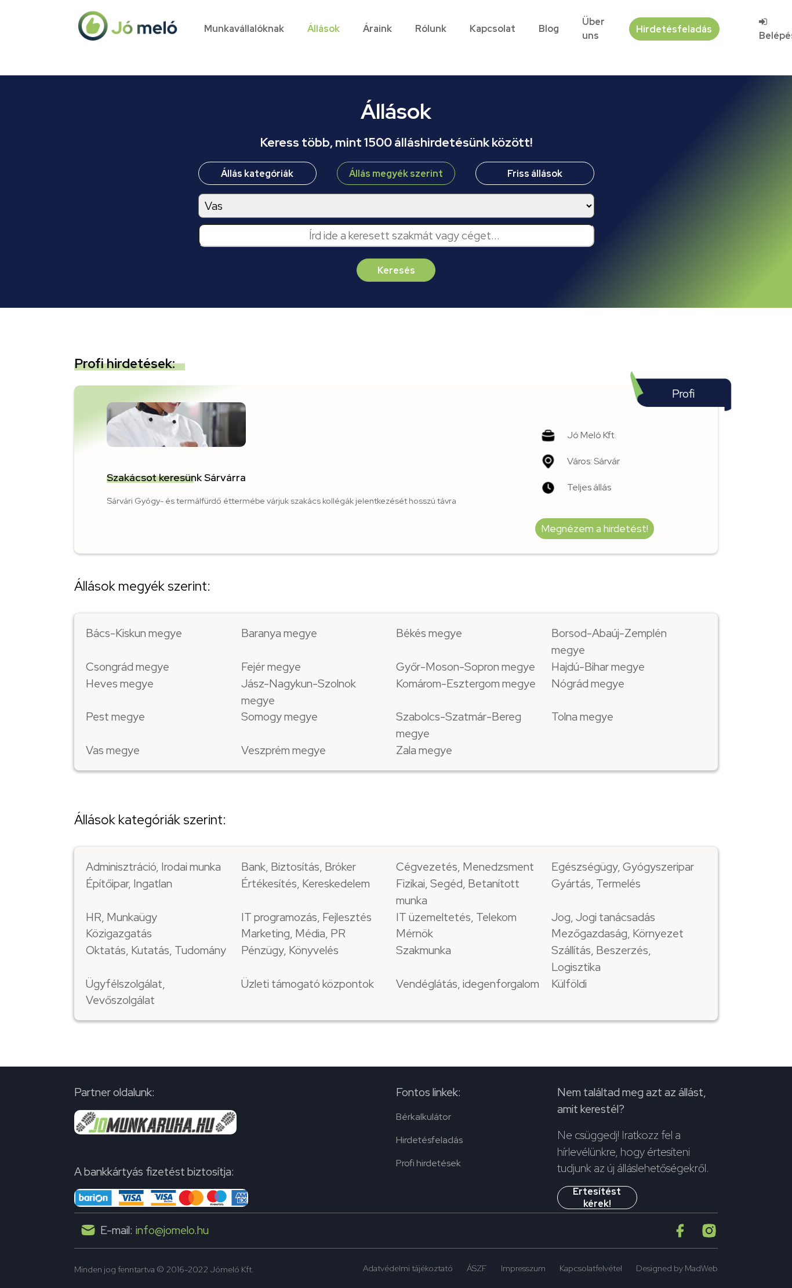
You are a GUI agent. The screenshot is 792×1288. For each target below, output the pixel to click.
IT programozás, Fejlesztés (306, 917)
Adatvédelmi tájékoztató (408, 1268)
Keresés (396, 270)
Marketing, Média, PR (293, 933)
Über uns (593, 29)
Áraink (377, 29)
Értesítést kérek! (597, 1197)
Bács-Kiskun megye (134, 633)
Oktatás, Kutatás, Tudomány (156, 950)
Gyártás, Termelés (596, 883)
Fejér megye (271, 666)
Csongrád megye (127, 666)
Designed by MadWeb (677, 1268)
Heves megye (120, 683)
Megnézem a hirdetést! (594, 528)
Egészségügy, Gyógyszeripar (622, 866)
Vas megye (113, 750)
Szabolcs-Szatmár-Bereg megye (458, 725)
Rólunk (430, 29)
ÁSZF (477, 1268)
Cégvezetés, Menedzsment (465, 866)
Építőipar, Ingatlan (129, 883)
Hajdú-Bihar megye (598, 666)
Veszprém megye (283, 750)
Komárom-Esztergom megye (466, 683)
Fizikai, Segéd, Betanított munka (457, 892)
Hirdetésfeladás (674, 29)
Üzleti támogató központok (307, 983)
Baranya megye (279, 633)
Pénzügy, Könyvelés (290, 950)
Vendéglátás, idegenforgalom (467, 983)
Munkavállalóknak (244, 29)
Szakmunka (423, 950)
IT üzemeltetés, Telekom (456, 917)
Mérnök (414, 933)
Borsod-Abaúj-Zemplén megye (609, 641)
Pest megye (115, 716)
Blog (549, 29)
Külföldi (569, 983)
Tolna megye (582, 716)
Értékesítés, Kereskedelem (305, 883)
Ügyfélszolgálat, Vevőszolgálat (125, 992)
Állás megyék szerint (396, 174)
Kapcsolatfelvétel (591, 1268)
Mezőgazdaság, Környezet (617, 933)
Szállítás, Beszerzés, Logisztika (601, 958)
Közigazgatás (119, 933)
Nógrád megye (587, 683)
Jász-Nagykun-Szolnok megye (298, 692)
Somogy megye (279, 716)
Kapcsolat (492, 29)
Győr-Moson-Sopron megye (465, 666)
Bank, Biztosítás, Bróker (298, 866)
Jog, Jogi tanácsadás (603, 917)
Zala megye (424, 750)
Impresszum (523, 1268)
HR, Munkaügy (121, 917)
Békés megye (429, 633)
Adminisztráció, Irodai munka (153, 866)
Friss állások (534, 174)
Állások (323, 29)
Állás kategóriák (257, 174)
